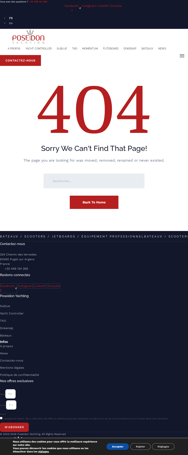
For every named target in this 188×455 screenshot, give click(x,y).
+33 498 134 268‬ (38, 1)
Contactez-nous (11, 360)
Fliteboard (110, 48)
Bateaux (147, 48)
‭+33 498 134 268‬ (16, 268)
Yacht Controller (39, 48)
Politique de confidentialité (19, 375)
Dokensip (130, 48)
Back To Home (94, 202)
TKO (74, 48)
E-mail (3, 405)
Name (2, 394)
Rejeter (140, 446)
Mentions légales (12, 367)
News (162, 48)
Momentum (90, 48)
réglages (43, 451)
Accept (3, 414)
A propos (14, 48)
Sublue (62, 48)
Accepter (117, 446)
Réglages (163, 446)
